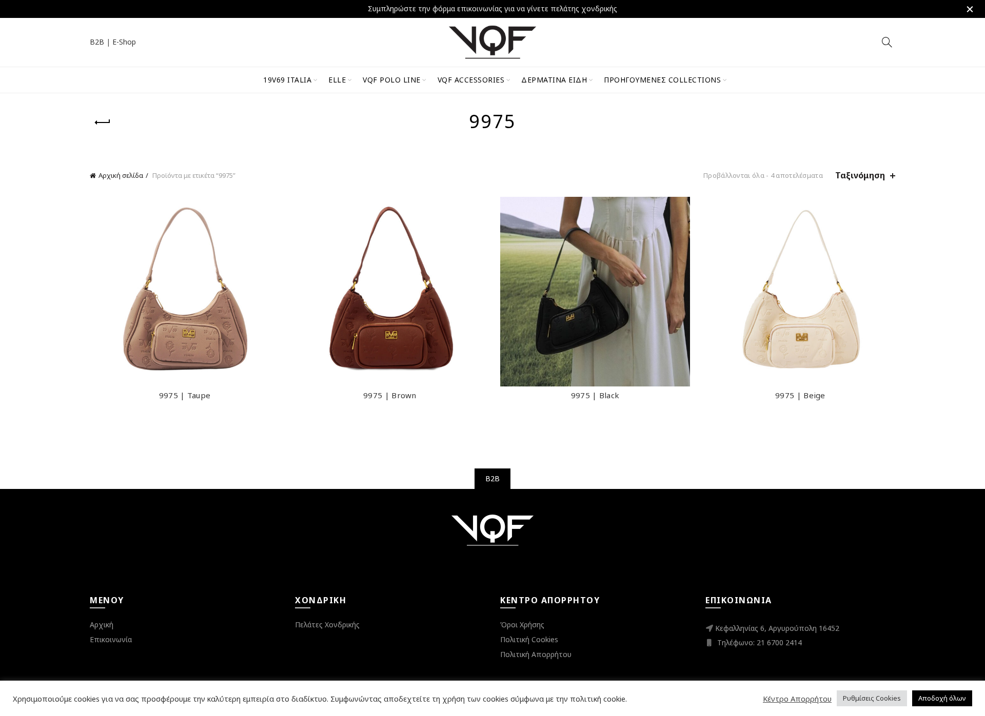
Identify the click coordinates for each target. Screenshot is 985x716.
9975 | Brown (390, 395)
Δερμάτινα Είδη (554, 80)
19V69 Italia (287, 80)
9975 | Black (595, 395)
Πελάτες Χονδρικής (327, 624)
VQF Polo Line (392, 80)
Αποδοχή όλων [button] (942, 698)
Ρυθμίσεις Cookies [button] (872, 698)
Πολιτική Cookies (529, 639)
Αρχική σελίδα (120, 175)
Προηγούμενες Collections (662, 80)
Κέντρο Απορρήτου (797, 698)
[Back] (102, 122)
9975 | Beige (800, 395)
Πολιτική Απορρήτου (536, 654)
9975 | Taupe (185, 395)
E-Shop (124, 42)
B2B (97, 42)
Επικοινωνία (111, 639)
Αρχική (101, 624)
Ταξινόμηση (860, 175)
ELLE (337, 80)
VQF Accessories (471, 80)
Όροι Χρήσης (522, 624)
